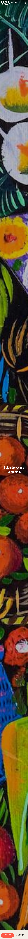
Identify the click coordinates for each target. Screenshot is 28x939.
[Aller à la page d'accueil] (5, 3)
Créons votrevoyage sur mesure (7, 935)
